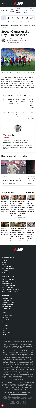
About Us (4, 260)
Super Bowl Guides (7, 315)
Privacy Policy (13, 341)
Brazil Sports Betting (7, 304)
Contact (4, 262)
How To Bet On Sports (7, 319)
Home (3, 25)
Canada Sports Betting (8, 302)
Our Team (4, 264)
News (7, 25)
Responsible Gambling (8, 268)
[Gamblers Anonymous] (12, 402)
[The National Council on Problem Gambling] (21, 402)
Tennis (5, 176)
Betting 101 (5, 317)
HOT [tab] (4, 19)
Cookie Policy (28, 341)
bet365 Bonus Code (7, 283)
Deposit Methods (6, 308)
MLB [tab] (8, 18)
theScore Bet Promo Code (8, 281)
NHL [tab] (27, 18)
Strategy (4, 321)
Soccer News (14, 25)
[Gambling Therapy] (16, 397)
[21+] (5, 398)
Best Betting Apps (6, 306)
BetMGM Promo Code (8, 279)
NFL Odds (4, 328)
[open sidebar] (2, 3)
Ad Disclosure (5, 28)
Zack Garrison (12, 38)
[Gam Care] (9, 398)
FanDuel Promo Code (7, 287)
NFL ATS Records (6, 335)
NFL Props (5, 331)
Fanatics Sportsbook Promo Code (10, 291)
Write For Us (5, 270)
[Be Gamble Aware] (27, 398)
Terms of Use (20, 341)
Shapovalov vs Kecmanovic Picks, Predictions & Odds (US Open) (13, 180)
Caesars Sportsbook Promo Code (10, 289)
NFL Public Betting (7, 333)
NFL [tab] (13, 18)
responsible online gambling (9, 376)
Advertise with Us (6, 266)
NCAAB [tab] (32, 18)
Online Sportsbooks (7, 298)
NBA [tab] (23, 18)
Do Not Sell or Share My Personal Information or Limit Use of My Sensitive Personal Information (18, 393)
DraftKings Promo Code (8, 285)
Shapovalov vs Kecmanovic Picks (22, 21)
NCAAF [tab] (18, 18)
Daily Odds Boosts (6, 21)
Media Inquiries (6, 272)
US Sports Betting (6, 300)
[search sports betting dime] (33, 3)
